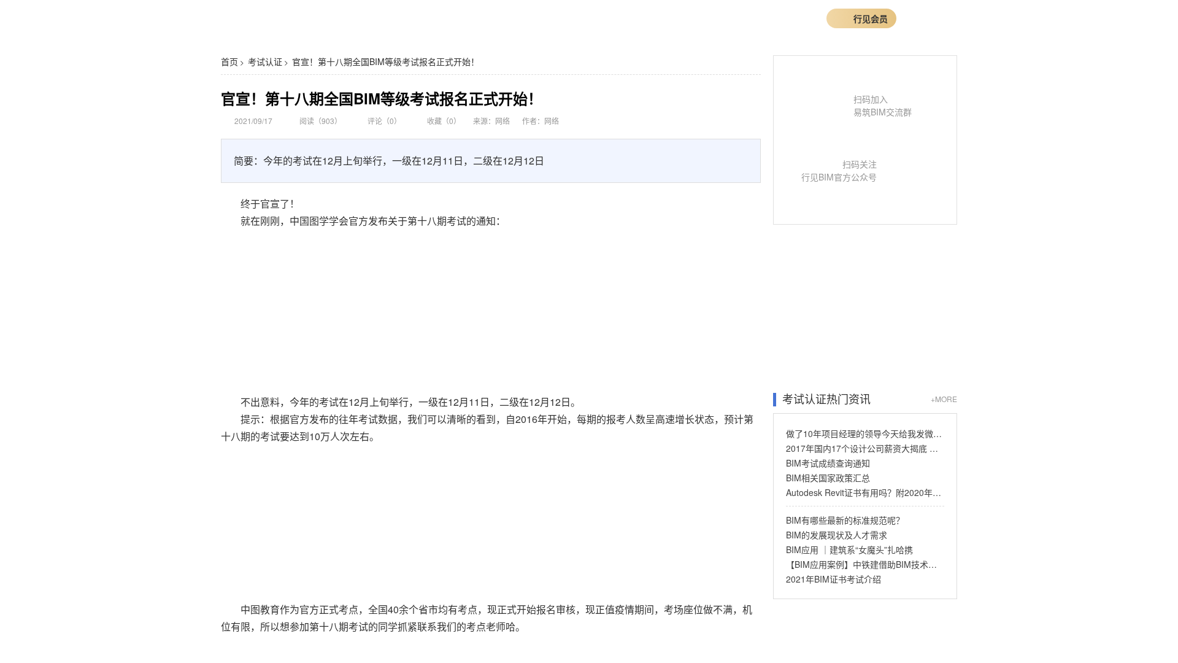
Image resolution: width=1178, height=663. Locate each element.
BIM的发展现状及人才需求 (836, 535)
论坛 (773, 18)
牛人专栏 (490, 18)
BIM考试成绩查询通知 (828, 463)
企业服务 (548, 18)
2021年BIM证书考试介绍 (833, 579)
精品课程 (425, 18)
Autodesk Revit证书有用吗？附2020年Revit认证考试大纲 (865, 492)
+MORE (944, 399)
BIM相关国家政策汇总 (828, 477)
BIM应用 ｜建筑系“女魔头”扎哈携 (849, 549)
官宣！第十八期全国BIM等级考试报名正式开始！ (385, 61)
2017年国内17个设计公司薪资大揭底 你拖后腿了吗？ (865, 448)
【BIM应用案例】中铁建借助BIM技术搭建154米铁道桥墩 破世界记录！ (865, 564)
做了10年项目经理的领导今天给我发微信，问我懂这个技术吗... (865, 433)
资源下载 (679, 18)
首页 (377, 18)
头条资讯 (614, 18)
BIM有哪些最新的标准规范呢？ (845, 520)
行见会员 (870, 18)
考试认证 (265, 61)
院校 (735, 18)
